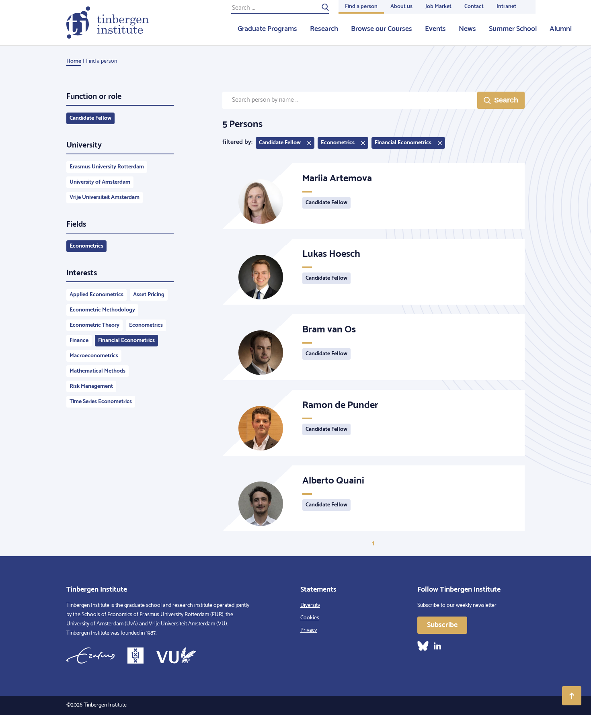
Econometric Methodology (102, 310)
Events (435, 29)
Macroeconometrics (94, 356)
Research (324, 29)
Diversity (310, 605)
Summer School (513, 29)
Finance (79, 340)
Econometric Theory (94, 325)
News (467, 29)
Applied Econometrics (96, 294)
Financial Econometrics (126, 340)
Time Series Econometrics (101, 401)
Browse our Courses (381, 29)
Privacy (308, 630)
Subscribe (442, 625)
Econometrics (86, 246)
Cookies (309, 618)
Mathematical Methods (97, 371)
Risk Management (91, 386)
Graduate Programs (267, 29)
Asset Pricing (148, 294)
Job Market (438, 6)
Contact (474, 6)
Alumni (561, 29)
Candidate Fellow (90, 118)
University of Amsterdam (100, 182)
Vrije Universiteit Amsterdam (105, 197)
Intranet (506, 6)
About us (401, 6)
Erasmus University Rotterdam (107, 167)
